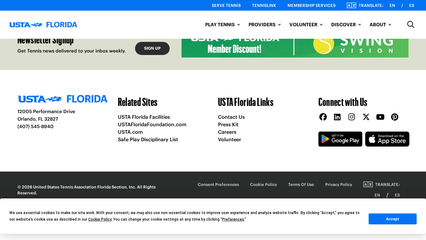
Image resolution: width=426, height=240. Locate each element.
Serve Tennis (226, 5)
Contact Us (231, 117)
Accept (392, 219)
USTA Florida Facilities (144, 117)
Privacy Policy (338, 184)
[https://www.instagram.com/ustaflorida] (351, 117)
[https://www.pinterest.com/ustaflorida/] (394, 117)
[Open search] (411, 24)
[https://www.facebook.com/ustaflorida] (323, 117)
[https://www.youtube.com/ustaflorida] (380, 117)
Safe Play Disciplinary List (148, 139)
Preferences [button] (233, 219)
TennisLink (264, 5)
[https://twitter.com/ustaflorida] (366, 117)
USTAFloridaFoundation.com (152, 124)
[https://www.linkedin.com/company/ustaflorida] (337, 117)
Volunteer (229, 139)
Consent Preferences (218, 184)
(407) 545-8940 (35, 126)
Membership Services (312, 5)
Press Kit (228, 124)
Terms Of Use (301, 184)
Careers (227, 132)
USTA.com (130, 132)
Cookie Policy (263, 184)
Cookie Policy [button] (99, 219)
